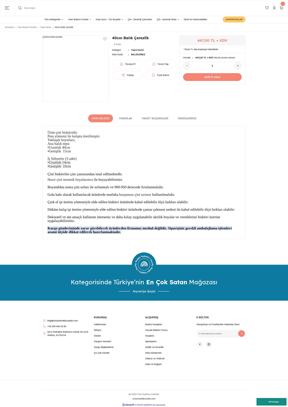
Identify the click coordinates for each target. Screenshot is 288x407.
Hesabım (149, 335)
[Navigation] (10, 8)
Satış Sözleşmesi (153, 352)
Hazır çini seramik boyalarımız (70, 180)
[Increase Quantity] (238, 66)
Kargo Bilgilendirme (104, 347)
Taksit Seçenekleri (155, 118)
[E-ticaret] (143, 405)
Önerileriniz (187, 118)
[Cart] (281, 8)
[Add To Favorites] (105, 39)
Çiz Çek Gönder (102, 352)
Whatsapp (273, 401)
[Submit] (241, 333)
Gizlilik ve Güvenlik (154, 347)
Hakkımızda (100, 324)
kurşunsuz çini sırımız (135, 194)
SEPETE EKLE (212, 77)
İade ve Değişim (153, 364)
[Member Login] (274, 8)
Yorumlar (125, 118)
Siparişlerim (151, 341)
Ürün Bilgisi (100, 118)
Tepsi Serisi (137, 50)
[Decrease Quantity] (187, 66)
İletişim (97, 330)
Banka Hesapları (153, 324)
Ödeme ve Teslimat (155, 358)
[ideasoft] (128, 405)
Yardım (97, 335)
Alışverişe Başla (144, 291)
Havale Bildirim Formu (156, 330)
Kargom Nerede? (102, 341)
